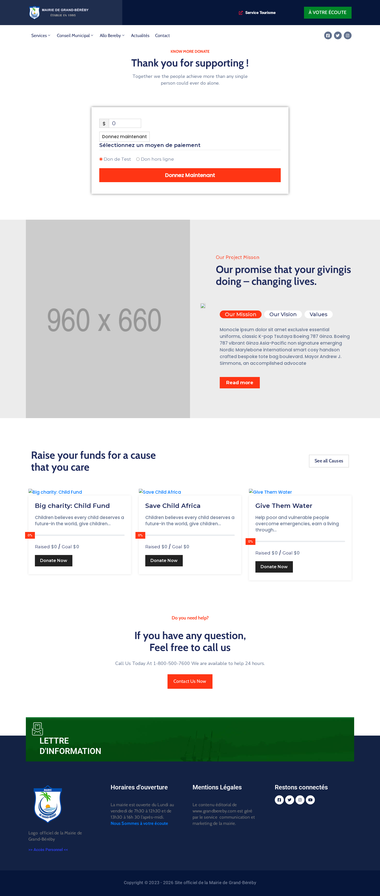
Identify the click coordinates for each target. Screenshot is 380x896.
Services (39, 35)
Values (319, 314)
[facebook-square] (328, 35)
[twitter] (338, 35)
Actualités (140, 35)
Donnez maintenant (124, 137)
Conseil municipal (73, 35)
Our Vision (283, 314)
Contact (162, 35)
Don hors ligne (157, 159)
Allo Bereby (110, 35)
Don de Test (117, 159)
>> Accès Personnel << (48, 849)
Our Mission (240, 314)
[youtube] (310, 799)
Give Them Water (283, 505)
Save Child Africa (173, 505)
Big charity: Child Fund (72, 505)
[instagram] (348, 35)
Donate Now (53, 560)
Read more (239, 383)
